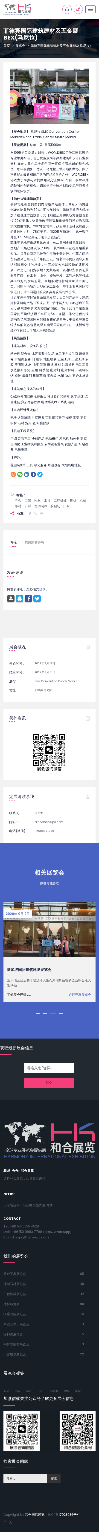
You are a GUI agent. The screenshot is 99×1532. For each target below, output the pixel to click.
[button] (16, 90)
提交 (49, 1070)
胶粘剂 (55, 494)
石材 (28, 494)
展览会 (20, 45)
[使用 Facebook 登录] (28, 586)
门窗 (66, 494)
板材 (18, 494)
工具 (47, 488)
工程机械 (60, 488)
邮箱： (14, 810)
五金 (18, 488)
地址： (14, 678)
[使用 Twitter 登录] (37, 586)
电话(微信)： (19, 818)
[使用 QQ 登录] (19, 586)
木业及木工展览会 (16, 1312)
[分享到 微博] (13, 462)
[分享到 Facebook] (33, 462)
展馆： (14, 669)
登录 (42, 577)
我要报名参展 (34, 530)
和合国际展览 (34, 1502)
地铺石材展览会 (14, 1272)
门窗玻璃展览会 (14, 1342)
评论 (13, 530)
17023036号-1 (69, 1502)
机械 (82, 488)
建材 (73, 488)
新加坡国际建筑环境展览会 (29, 957)
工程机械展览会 (14, 1282)
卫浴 (28, 488)
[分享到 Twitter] (40, 462)
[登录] (11, 586)
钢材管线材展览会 (16, 1332)
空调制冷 (40, 494)
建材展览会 (11, 1292)
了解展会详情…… (19, 982)
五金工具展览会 (14, 1261)
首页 (6, 45)
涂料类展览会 (13, 1322)
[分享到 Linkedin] (26, 462)
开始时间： (17, 651)
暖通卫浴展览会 (14, 1302)
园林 (37, 488)
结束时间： (17, 660)
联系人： (15, 801)
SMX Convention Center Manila (56, 669)
